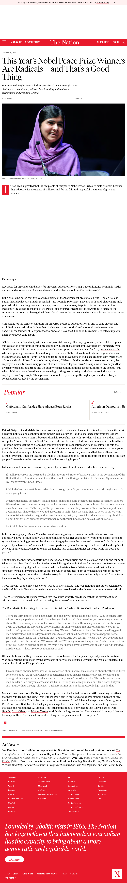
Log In (115, 42)
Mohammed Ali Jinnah (31, 707)
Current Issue (44, 781)
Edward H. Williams (100, 412)
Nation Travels (74, 803)
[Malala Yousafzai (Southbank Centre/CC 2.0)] (63, 140)
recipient (18, 596)
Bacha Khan (19, 711)
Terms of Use (27, 874)
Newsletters (32, 42)
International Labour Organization (95, 353)
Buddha (25, 704)
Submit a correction (10, 730)
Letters (11, 811)
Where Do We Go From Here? (85, 608)
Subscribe (103, 42)
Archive (41, 790)
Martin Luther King (97, 704)
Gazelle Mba (11, 412)
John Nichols (7, 98)
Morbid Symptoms (73, 754)
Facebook (102, 781)
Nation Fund (10, 878)
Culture (11, 794)
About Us (72, 781)
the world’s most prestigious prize (79, 297)
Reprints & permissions (54, 730)
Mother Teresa (39, 711)
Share (77, 98)
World (11, 786)
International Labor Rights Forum (26, 356)
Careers (74, 874)
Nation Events (74, 794)
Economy (12, 790)
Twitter (101, 786)
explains (11, 559)
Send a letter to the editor (32, 730)
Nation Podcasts (75, 807)
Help (65, 874)
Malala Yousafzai (37, 534)
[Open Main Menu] (4, 42)
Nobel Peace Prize (81, 185)
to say (111, 467)
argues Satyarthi (110, 349)
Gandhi (6, 711)
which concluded (66, 570)
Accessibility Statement (48, 874)
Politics (11, 781)
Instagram (102, 790)
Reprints (42, 799)
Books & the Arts (15, 799)
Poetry (11, 807)
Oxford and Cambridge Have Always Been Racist (38, 407)
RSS (99, 799)
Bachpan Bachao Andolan (45, 330)
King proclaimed (35, 663)
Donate (14, 859)
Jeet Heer (9, 744)
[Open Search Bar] (123, 42)
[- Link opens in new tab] (18, 744)
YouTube (102, 794)
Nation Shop (73, 799)
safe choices (104, 185)
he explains (92, 364)
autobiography (18, 534)
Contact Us (73, 786)
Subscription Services (47, 794)
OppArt (11, 803)
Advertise (72, 790)
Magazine (16, 42)
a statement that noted (43, 452)
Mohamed (83, 700)
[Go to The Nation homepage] (65, 42)
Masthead (42, 786)
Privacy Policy (102, 2)
